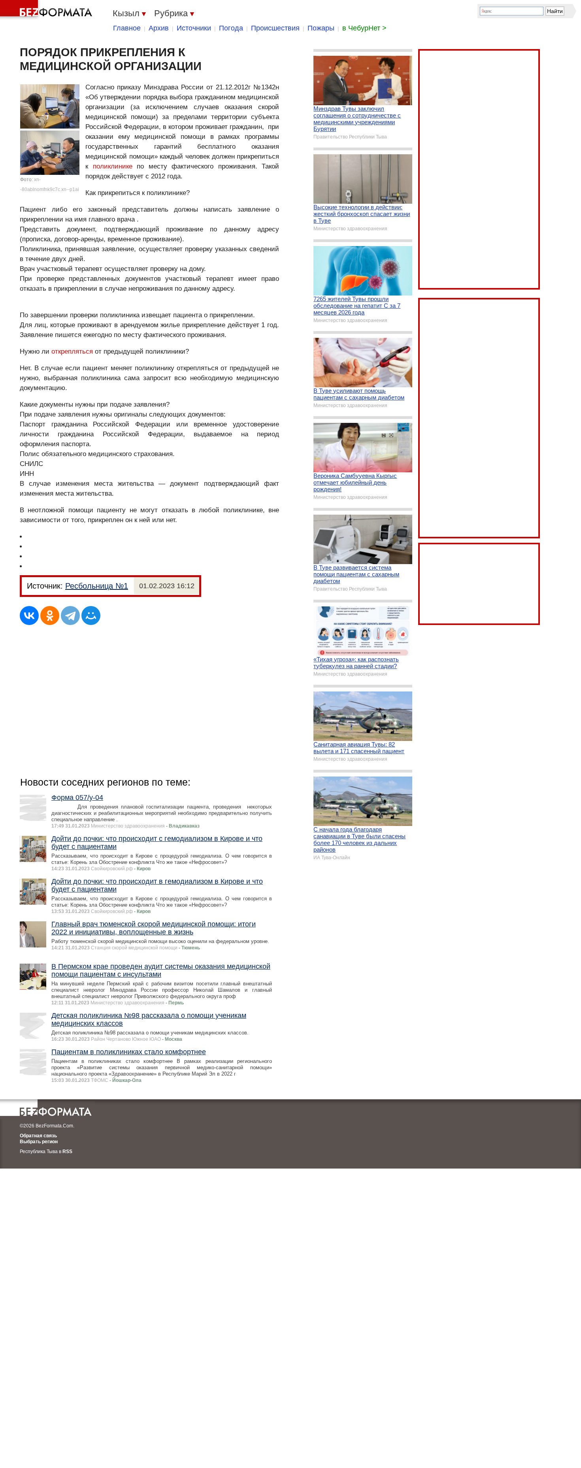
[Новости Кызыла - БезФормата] (47, 10)
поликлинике (112, 166)
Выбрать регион (39, 1141)
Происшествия (275, 28)
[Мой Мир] (90, 615)
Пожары (320, 28)
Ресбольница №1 (96, 586)
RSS (67, 1151)
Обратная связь (38, 1135)
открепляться (72, 351)
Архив (159, 28)
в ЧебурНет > (364, 28)
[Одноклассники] (49, 615)
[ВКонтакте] (29, 615)
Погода (231, 28)
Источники (194, 28)
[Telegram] (70, 615)
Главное (127, 28)
